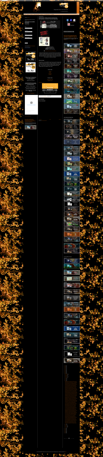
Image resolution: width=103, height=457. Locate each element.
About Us (28, 14)
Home (25, 14)
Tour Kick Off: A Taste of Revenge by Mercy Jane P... (70, 396)
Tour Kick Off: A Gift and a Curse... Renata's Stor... (70, 415)
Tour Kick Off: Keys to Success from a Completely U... (70, 414)
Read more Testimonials (30, 93)
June (65, 379)
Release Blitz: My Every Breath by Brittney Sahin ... (70, 416)
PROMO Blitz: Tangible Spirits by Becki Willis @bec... (70, 411)
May (65, 380)
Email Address (26, 30)
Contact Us (41, 14)
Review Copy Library (36, 14)
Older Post (60, 119)
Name (25, 26)
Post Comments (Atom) (44, 120)
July (65, 378)
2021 (65, 370)
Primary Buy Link (50, 79)
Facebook (50, 73)
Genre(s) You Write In (27, 37)
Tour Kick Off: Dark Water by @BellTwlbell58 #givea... (71, 413)
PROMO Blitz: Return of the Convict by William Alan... (70, 397)
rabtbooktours (32, 113)
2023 (65, 368)
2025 (65, 366)
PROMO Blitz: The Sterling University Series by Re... (70, 399)
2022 (65, 369)
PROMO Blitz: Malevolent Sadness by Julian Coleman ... (71, 394)
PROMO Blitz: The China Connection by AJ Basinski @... (71, 401)
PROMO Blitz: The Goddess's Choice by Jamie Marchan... (71, 398)
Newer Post (40, 119)
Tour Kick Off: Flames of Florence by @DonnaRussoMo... (71, 400)
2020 (65, 371)
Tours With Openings (47, 14)
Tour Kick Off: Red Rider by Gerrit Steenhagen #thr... (70, 385)
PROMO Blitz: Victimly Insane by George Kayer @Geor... (71, 384)
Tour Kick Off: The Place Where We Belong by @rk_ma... (71, 393)
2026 (65, 365)
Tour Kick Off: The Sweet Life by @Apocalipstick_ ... (70, 402)
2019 (65, 372)
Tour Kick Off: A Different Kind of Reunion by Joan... (70, 418)
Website (50, 71)
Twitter (50, 72)
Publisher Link (50, 80)
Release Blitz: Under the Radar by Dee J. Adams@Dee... (71, 382)
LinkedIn (50, 74)
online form (28, 17)
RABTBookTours (28, 113)
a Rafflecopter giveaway (41, 82)
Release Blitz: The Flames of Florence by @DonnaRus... (71, 412)
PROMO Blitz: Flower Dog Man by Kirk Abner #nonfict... (71, 381)
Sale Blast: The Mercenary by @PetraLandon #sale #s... (71, 417)
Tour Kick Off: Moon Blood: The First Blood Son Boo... (71, 419)
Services (31, 14)
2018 (65, 373)
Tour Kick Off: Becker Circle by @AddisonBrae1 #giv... (71, 383)
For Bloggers (52, 14)
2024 (65, 367)
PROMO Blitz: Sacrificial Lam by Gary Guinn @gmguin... (71, 395)
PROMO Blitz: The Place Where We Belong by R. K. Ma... (71, 410)
